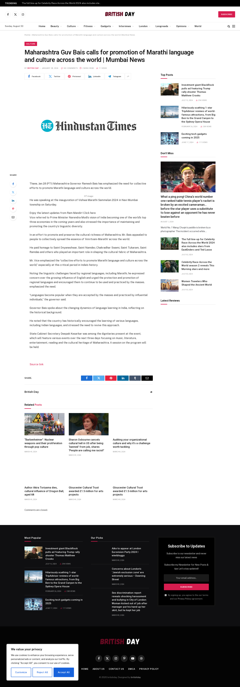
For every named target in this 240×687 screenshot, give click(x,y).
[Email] (13, 217)
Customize (21, 672)
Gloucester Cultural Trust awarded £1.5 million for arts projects (86, 491)
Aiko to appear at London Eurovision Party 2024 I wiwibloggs (126, 552)
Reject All (42, 672)
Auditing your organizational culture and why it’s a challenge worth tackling (131, 443)
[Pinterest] (13, 209)
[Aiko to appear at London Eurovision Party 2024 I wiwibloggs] (100, 553)
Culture (71, 26)
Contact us (116, 669)
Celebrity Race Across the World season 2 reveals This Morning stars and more (62, 3)
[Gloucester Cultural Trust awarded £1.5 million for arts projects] (89, 472)
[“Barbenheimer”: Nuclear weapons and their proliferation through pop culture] (44, 424)
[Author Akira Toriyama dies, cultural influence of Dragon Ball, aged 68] (44, 472)
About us (99, 669)
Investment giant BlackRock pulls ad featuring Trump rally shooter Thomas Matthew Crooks (198, 90)
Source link (36, 364)
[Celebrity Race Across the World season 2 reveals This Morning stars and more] (170, 266)
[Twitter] (13, 192)
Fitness (88, 26)
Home (42, 26)
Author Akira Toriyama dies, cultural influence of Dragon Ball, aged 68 (44, 491)
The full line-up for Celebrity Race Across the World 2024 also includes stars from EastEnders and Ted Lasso (198, 244)
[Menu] (233, 26)
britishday (136, 677)
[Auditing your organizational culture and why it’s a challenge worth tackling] (133, 424)
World (197, 26)
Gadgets (106, 26)
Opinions (181, 26)
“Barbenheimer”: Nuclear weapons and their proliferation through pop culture (43, 443)
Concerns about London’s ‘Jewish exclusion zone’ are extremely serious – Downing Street (128, 574)
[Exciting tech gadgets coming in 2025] (170, 138)
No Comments (71, 68)
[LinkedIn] (13, 200)
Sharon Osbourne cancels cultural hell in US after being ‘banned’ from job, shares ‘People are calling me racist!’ (86, 445)
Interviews (125, 26)
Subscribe (226, 14)
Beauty (55, 26)
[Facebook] (13, 184)
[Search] (229, 26)
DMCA (131, 669)
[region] (42, 662)
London (143, 26)
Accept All (64, 672)
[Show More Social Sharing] (128, 76)
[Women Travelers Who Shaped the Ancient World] (170, 285)
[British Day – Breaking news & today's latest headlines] (120, 14)
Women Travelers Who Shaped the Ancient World (197, 283)
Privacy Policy (184, 599)
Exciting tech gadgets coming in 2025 (194, 136)
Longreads (162, 26)
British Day (33, 68)
